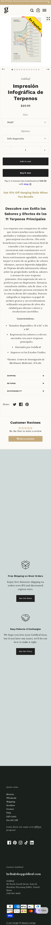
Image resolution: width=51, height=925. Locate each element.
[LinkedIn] (32, 842)
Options (25, 131)
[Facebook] (9, 842)
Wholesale (11, 798)
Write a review (25, 438)
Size (25, 114)
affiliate (37, 827)
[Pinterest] (15, 842)
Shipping (11, 376)
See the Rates (25, 598)
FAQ (8, 813)
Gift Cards (11, 816)
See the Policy (25, 651)
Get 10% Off (12, 820)
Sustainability (14, 391)
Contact (10, 809)
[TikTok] (26, 842)
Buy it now (25, 173)
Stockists (10, 805)
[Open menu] (44, 10)
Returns (11, 383)
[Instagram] (20, 842)
